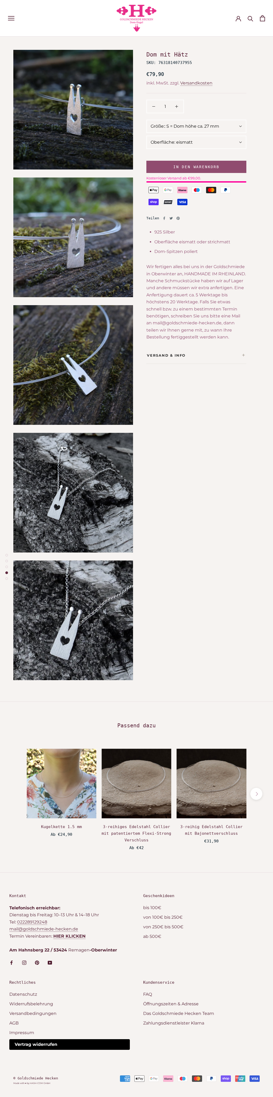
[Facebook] (164, 218)
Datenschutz (23, 994)
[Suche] (250, 18)
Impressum (21, 1032)
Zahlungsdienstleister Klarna (173, 1023)
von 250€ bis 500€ (163, 926)
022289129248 (32, 922)
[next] (256, 794)
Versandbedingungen (33, 1013)
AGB (14, 1023)
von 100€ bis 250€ (163, 917)
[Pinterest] (178, 218)
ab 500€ (152, 936)
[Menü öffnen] (11, 18)
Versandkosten (196, 83)
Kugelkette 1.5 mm (61, 826)
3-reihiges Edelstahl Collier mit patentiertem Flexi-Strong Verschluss (136, 833)
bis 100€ (152, 907)
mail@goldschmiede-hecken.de (43, 928)
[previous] (17, 794)
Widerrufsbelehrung (31, 1003)
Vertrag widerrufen (36, 1044)
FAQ (147, 994)
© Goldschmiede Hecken (35, 1078)
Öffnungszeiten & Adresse (171, 1003)
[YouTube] (50, 962)
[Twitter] (171, 218)
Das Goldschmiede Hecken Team (178, 1013)
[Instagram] (24, 962)
